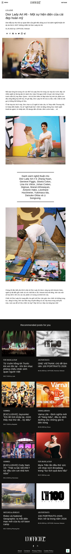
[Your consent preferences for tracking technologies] (68, 551)
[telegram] (24, 34)
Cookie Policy (48, 551)
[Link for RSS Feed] (37, 546)
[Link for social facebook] (33, 546)
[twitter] (18, 34)
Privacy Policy (37, 551)
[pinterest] (12, 34)
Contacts (27, 551)
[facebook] (10, 34)
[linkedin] (15, 34)
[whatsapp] (21, 34)
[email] (7, 34)
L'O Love (9, 10)
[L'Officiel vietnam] (35, 2)
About (20, 551)
